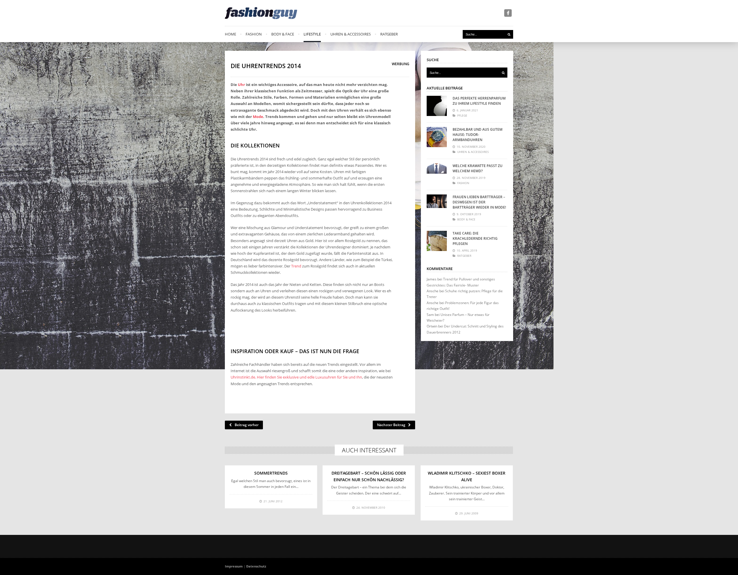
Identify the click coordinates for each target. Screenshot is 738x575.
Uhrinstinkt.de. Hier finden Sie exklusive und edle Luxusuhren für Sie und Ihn (296, 377)
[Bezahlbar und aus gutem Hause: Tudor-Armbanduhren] (437, 137)
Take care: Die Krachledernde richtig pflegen (475, 238)
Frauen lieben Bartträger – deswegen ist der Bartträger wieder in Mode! (479, 202)
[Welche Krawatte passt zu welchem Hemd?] (437, 173)
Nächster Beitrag (391, 424)
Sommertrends (271, 473)
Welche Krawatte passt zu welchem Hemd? (477, 168)
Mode (258, 116)
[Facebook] (508, 13)
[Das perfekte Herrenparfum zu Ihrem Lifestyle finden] (437, 106)
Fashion (254, 34)
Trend (296, 266)
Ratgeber (389, 34)
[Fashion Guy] (261, 13)
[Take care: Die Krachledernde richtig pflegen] (437, 241)
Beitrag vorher (247, 424)
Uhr (241, 84)
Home (230, 34)
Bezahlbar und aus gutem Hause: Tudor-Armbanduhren (477, 134)
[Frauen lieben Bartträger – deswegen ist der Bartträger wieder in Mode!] (437, 204)
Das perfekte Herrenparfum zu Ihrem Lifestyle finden (479, 101)
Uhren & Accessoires (350, 34)
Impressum (234, 566)
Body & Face (282, 34)
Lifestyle (312, 34)
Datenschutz (256, 566)
